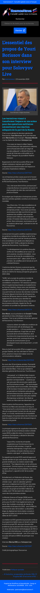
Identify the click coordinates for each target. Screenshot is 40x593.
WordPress (15, 583)
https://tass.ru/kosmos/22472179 (20, 310)
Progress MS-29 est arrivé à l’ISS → (25, 576)
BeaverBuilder (25, 583)
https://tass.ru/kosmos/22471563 (20, 173)
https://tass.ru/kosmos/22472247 (20, 546)
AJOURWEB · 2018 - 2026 (24, 585)
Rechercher (20, 19)
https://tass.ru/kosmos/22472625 (20, 424)
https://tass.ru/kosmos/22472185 (20, 230)
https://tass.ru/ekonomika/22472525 (21, 360)
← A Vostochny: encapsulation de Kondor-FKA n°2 (19, 574)
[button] (20, 31)
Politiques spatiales (17, 570)
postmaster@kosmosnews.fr (24, 589)
